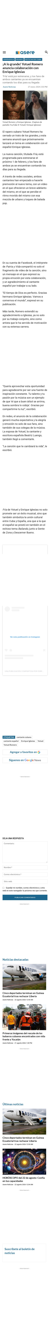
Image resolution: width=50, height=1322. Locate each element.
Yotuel (40, 741)
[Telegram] (36, 768)
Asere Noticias (9, 87)
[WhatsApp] (30, 768)
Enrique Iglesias (28, 741)
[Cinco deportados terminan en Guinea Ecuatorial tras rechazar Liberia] (24, 977)
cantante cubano (24, 737)
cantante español (11, 741)
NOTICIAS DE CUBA (33, 59)
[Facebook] (13, 768)
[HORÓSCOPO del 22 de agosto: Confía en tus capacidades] (24, 1162)
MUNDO (19, 59)
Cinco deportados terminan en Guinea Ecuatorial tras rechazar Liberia (23, 995)
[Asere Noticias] (25, 52)
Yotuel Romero (10, 745)
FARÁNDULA (8, 59)
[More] (43, 768)
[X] (19, 768)
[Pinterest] (25, 768)
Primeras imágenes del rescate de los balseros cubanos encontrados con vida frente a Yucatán (24, 1036)
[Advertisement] (25, 25)
